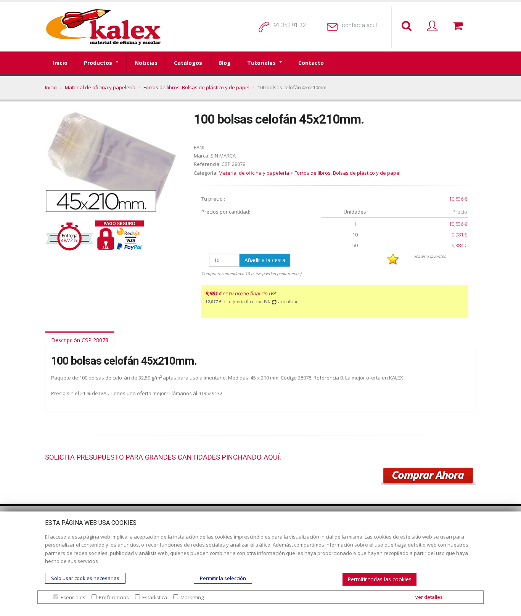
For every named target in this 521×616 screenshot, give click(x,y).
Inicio (60, 62)
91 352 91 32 (289, 25)
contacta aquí (359, 25)
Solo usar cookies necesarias (85, 578)
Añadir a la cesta (264, 260)
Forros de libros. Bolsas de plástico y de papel (196, 87)
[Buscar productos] (408, 26)
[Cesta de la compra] (459, 26)
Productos (98, 62)
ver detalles (429, 596)
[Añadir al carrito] (428, 476)
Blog (225, 62)
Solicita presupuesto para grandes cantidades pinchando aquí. (163, 457)
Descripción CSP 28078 (79, 340)
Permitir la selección (223, 578)
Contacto (311, 62)
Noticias (146, 62)
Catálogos (188, 62)
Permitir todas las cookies (379, 579)
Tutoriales (261, 62)
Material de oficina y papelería (100, 87)
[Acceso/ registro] (434, 26)
